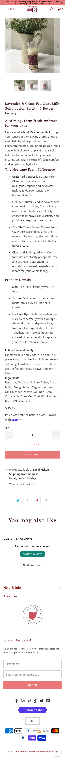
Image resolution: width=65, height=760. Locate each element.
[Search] (51, 9)
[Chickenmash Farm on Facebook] (16, 701)
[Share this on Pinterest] (36, 501)
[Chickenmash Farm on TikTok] (35, 701)
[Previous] (8, 46)
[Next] (57, 46)
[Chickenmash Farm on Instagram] (23, 701)
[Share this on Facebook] (27, 501)
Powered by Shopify (46, 751)
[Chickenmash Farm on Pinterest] (29, 701)
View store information (21, 484)
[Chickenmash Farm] (32, 9)
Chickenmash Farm (25, 751)
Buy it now (32, 454)
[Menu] (1, 9)
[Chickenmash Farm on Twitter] (41, 701)
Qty (7, 427)
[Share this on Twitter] (18, 501)
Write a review (32, 554)
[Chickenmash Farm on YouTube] (48, 701)
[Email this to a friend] (46, 501)
